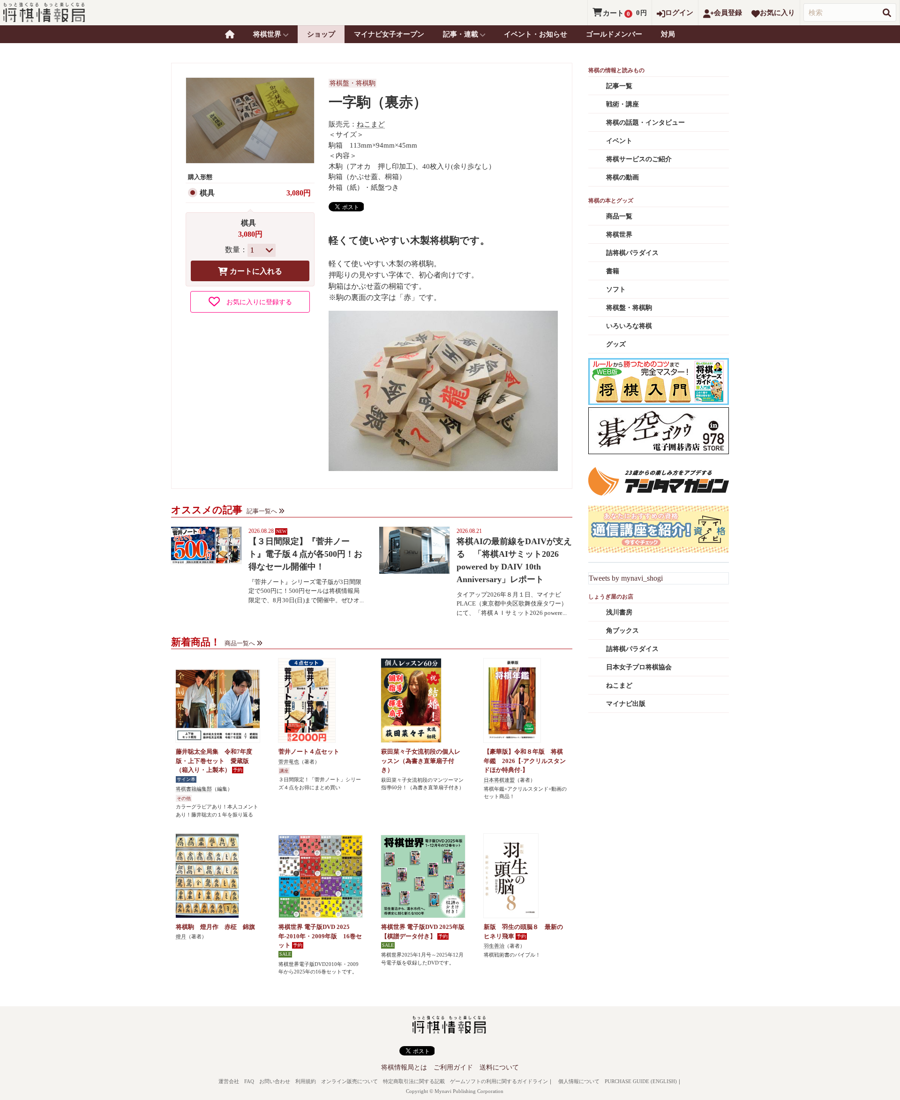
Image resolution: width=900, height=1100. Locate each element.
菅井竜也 (288, 761)
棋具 (207, 193)
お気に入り (777, 12)
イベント (619, 140)
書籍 (612, 271)
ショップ (321, 34)
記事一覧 (619, 86)
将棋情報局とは (404, 1067)
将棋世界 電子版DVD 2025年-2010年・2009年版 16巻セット (320, 936)
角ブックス (622, 630)
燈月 (181, 936)
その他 (184, 798)
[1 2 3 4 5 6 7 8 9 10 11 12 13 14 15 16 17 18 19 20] (262, 250)
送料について (499, 1067)
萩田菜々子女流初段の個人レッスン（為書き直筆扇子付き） (420, 760)
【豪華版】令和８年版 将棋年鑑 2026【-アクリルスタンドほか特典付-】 (525, 760)
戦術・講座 (622, 104)
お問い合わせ (274, 1081)
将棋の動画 (622, 177)
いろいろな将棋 (629, 325)
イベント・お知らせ (535, 34)
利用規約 (305, 1081)
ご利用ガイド (453, 1067)
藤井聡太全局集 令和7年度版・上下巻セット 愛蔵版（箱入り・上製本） (214, 760)
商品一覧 (619, 216)
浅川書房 (619, 612)
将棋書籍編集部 (194, 789)
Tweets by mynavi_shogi (626, 578)
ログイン (679, 12)
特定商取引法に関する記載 (414, 1081)
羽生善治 (494, 946)
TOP (230, 34)
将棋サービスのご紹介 (639, 159)
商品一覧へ (240, 643)
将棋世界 (619, 234)
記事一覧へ (262, 511)
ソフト (616, 289)
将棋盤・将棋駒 (352, 83)
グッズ (616, 344)
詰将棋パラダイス (632, 252)
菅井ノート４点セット (308, 751)
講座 (284, 770)
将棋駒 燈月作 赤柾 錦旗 (215, 926)
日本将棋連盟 (499, 780)
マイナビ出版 (625, 703)
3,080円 (298, 193)
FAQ (249, 1081)
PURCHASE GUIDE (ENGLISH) (641, 1081)
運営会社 (228, 1081)
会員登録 (728, 12)
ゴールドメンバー (614, 34)
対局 (668, 34)
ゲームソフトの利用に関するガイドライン (499, 1081)
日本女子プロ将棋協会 (639, 667)
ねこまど (371, 124)
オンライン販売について (349, 1081)
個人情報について (579, 1081)
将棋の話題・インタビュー (645, 122)
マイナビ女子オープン (389, 34)
